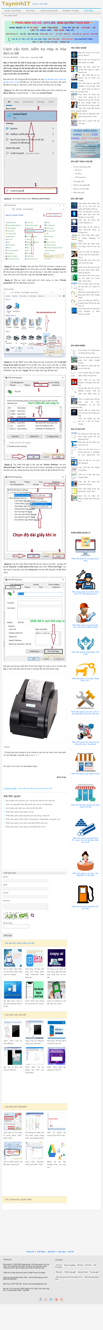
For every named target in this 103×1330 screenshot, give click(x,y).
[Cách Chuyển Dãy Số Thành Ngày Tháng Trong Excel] (74, 375)
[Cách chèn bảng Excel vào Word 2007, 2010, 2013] (74, 491)
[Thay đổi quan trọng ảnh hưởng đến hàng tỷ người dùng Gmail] (74, 69)
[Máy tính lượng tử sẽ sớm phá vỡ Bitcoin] (74, 54)
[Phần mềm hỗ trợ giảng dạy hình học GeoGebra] (34, 1056)
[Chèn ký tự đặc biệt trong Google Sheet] (74, 476)
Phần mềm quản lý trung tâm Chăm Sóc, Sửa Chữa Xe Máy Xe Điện (85, 626)
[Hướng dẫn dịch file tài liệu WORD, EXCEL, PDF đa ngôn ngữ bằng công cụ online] (74, 390)
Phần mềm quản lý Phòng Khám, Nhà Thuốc (85, 653)
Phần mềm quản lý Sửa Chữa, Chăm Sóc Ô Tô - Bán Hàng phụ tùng (85, 593)
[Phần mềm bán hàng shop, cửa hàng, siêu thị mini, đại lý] (74, 245)
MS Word (78, 174)
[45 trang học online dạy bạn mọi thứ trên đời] (74, 367)
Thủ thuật (30, 11)
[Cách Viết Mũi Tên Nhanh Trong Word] (74, 469)
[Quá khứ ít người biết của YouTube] (74, 123)
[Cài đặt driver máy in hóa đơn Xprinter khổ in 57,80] (12, 990)
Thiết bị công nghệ (49, 11)
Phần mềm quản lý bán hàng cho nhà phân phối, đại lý (25, 827)
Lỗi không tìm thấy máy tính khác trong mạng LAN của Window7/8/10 (34, 1135)
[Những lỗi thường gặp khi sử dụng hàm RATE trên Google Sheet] (74, 294)
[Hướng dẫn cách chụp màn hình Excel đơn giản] (74, 262)
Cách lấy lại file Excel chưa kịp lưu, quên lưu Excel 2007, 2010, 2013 (89, 278)
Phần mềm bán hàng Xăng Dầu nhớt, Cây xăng (85, 907)
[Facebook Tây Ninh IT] (40, 1299)
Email (5, 885)
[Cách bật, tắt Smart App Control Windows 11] (74, 222)
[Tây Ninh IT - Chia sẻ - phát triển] (25, 4)
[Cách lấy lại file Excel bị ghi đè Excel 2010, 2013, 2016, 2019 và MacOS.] (74, 269)
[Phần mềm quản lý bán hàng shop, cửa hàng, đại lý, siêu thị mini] (85, 143)
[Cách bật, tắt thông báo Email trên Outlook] (74, 483)
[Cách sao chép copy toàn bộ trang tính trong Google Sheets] (74, 359)
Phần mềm (88, 11)
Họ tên (6, 877)
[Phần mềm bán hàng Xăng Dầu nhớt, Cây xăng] (85, 894)
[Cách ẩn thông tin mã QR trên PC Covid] (56, 990)
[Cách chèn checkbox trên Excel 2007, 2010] (34, 1150)
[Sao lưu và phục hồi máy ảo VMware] (12, 1056)
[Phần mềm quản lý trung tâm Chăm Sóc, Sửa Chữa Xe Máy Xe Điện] (85, 613)
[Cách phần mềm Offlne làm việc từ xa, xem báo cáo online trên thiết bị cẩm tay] (74, 205)
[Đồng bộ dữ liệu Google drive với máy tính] (56, 1150)
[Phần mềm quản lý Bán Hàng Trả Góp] (85, 762)
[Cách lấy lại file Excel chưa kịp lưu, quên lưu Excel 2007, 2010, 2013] (74, 277)
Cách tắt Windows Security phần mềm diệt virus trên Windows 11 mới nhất (89, 214)
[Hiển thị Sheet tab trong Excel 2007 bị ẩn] (56, 1121)
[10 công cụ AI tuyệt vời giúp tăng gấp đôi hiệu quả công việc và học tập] (56, 958)
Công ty (6, 893)
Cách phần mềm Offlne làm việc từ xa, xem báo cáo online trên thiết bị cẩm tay (89, 206)
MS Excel (78, 170)
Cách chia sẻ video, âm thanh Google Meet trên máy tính (89, 498)
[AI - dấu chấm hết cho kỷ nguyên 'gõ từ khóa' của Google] (74, 77)
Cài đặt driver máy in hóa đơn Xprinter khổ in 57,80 (12, 1003)
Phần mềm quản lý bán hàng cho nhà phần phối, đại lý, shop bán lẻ (85, 743)
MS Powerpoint (80, 177)
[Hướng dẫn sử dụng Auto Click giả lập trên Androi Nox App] (74, 412)
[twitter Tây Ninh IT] (51, 1299)
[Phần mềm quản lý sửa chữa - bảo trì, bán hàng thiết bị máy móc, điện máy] (85, 699)
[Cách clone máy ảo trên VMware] (12, 1029)
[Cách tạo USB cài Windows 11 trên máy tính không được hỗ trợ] (74, 254)
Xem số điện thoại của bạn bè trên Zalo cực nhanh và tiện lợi (89, 286)
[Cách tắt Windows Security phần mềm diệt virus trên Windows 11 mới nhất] (74, 214)
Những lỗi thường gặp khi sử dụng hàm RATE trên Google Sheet (89, 295)
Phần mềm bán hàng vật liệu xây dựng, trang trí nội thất (85, 806)
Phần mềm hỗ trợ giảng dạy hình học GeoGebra (34, 1070)
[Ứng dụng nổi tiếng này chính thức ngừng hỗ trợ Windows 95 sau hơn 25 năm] (74, 96)
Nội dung (6, 900)
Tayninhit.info (25, 1264)
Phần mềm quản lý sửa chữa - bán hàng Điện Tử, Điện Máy (85, 874)
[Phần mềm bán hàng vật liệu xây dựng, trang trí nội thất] (85, 792)
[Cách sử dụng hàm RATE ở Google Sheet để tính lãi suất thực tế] (74, 302)
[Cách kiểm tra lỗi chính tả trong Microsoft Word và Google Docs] (74, 229)
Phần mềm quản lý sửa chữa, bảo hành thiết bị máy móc (27, 823)
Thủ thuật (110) (78, 181)
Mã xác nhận (8, 923)
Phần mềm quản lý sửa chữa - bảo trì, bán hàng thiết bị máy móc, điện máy (85, 713)
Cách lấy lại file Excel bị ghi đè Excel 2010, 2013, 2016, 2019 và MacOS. (89, 270)
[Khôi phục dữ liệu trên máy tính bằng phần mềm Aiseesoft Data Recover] (34, 958)
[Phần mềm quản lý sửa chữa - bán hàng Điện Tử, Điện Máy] (85, 861)
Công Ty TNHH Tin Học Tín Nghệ (33, 1273)
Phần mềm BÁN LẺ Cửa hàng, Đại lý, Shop (85, 560)
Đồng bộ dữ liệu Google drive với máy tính (56, 1164)
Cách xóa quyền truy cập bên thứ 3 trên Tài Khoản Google (89, 421)
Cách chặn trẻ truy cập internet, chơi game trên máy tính (89, 382)
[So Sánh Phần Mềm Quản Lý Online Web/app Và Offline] (74, 237)
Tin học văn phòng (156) (82, 167)
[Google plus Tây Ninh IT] (46, 1299)
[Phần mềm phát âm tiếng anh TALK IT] (56, 1056)
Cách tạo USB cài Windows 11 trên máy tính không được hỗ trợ (89, 254)
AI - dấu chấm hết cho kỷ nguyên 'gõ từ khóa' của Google (89, 78)
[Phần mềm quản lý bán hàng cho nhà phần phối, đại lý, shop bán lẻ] (85, 731)
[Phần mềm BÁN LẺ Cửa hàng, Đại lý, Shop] (85, 546)
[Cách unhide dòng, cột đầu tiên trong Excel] (12, 1150)
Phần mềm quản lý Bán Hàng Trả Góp (20, 812)
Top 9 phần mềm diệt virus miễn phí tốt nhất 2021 (24, 808)
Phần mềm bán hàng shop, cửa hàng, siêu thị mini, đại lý (89, 246)
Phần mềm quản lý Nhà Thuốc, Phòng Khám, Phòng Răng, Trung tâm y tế (33, 819)
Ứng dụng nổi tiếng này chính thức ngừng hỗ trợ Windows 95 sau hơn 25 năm (89, 97)
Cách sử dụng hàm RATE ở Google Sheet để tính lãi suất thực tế (89, 303)
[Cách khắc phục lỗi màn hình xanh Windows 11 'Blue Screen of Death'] (74, 311)
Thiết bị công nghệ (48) (81, 185)
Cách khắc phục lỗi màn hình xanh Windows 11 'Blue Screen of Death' (89, 311)
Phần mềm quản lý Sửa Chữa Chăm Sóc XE (69, 1277)
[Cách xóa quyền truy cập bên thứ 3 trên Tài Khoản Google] (74, 420)
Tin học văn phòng (12, 11)
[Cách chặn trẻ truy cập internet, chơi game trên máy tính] (74, 382)
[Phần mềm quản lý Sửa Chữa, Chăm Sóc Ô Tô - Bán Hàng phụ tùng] (85, 579)
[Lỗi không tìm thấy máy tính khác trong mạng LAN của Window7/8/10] (34, 1121)
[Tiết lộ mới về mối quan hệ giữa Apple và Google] (74, 62)
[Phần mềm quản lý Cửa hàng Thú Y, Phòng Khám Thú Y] (85, 669)
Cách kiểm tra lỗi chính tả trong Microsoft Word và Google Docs (89, 229)
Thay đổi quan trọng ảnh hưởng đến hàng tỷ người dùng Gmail (89, 69)
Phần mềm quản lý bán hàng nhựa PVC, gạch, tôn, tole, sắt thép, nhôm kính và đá (85, 840)
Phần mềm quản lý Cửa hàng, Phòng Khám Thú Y (85, 679)
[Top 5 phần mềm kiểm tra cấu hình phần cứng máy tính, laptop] (12, 958)
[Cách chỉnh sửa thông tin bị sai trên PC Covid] (34, 990)
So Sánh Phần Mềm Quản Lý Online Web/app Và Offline (89, 238)
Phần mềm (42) (78, 193)
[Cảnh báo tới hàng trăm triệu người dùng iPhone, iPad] (74, 116)
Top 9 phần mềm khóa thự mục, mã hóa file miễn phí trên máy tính (30, 801)
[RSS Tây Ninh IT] (61, 1299)
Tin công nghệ (10, 16)
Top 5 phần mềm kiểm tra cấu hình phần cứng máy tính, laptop (12, 972)
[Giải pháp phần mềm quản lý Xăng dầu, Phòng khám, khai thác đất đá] (56, 1299)
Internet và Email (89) (81, 189)
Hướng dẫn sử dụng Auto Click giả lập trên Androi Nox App (89, 413)
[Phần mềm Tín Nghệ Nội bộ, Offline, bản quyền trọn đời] (51, 32)
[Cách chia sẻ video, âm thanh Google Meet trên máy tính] (74, 498)
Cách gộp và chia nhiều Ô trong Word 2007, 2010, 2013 (12, 1135)
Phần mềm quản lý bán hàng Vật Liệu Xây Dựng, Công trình (28, 816)
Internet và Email (71, 11)
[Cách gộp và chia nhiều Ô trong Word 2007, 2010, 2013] (12, 1121)
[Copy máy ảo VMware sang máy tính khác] (34, 1029)
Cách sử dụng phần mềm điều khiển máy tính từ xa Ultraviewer (29, 804)
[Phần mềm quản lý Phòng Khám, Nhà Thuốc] (85, 643)
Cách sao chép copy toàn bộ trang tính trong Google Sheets (89, 360)
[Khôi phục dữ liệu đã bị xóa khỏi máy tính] (56, 1029)
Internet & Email (83, 1272)
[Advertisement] (35, 847)
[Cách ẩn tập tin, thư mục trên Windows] (74, 462)
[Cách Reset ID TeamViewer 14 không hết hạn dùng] (74, 352)
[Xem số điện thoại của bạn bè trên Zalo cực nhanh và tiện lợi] (74, 286)
